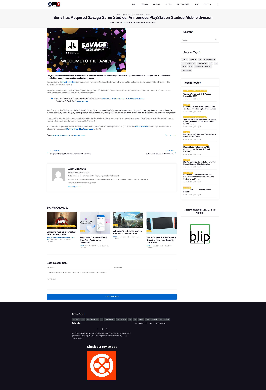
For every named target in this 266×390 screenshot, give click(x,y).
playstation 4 (55, 135)
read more (72, 186)
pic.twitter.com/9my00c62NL (133, 98)
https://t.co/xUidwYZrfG (111, 98)
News (118, 14)
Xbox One (208, 66)
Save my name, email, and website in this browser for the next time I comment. (78, 272)
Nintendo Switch (209, 59)
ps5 (72, 135)
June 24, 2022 (122, 237)
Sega (190, 66)
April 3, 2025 (155, 246)
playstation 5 (63, 135)
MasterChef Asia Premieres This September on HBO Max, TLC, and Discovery (196, 149)
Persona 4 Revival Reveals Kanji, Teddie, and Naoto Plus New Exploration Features (199, 108)
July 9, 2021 (54, 239)
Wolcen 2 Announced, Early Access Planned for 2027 (197, 95)
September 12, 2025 (90, 246)
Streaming (204, 145)
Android (184, 59)
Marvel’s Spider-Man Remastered (79, 129)
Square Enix (199, 66)
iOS (200, 59)
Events (188, 90)
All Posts (119, 22)
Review (184, 66)
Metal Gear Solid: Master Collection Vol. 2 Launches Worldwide (199, 135)
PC (182, 63)
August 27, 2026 (187, 99)
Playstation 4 (56, 226)
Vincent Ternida (68, 239)
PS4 (70, 226)
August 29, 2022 (125, 14)
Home (112, 22)
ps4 (69, 135)
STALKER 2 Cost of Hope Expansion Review (197, 191)
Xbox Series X (186, 70)
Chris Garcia (139, 14)
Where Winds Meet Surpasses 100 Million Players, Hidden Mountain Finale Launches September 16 (199, 122)
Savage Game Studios (79, 135)
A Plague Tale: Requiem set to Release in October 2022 (127, 232)
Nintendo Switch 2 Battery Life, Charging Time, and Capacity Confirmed (161, 240)
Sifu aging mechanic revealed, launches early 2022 (61, 233)
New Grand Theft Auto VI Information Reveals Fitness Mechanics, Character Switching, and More (198, 177)
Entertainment (190, 145)
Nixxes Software (141, 127)
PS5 (74, 226)
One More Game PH (141, 323)
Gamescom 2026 (196, 90)
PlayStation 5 (64, 226)
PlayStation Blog (69, 82)
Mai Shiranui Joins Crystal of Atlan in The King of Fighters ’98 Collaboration (199, 163)
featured (193, 59)
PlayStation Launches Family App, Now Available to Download (94, 240)
